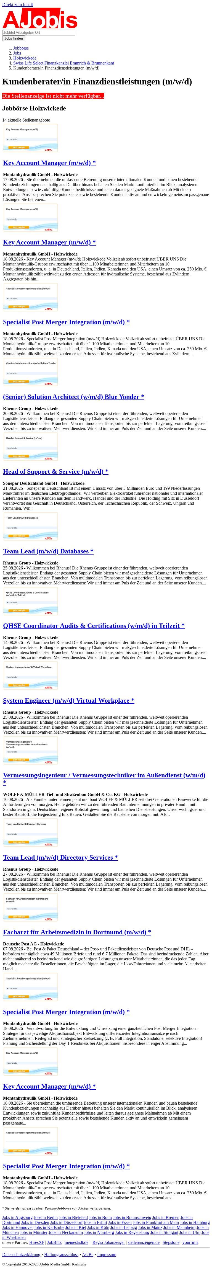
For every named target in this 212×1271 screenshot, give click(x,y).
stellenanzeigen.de (144, 1242)
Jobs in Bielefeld (73, 1217)
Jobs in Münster (33, 1232)
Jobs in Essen (120, 1222)
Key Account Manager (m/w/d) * (49, 162)
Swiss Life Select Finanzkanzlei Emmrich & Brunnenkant (63, 63)
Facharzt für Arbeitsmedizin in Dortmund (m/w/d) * (77, 932)
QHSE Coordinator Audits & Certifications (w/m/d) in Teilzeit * (94, 625)
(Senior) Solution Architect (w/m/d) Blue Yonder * (73, 396)
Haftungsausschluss (61, 1254)
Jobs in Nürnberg (99, 1232)
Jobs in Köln (98, 1227)
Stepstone (171, 1242)
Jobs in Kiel (75, 1227)
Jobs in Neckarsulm (66, 1232)
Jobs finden (13, 38)
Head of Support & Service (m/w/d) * (55, 471)
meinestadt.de (76, 1242)
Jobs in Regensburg (132, 1232)
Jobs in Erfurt (95, 1222)
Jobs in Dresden (35, 1222)
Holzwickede (24, 58)
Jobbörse (21, 48)
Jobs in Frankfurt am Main (156, 1222)
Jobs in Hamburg (195, 1222)
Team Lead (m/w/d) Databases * (48, 551)
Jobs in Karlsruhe (49, 1227)
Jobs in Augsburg (17, 1217)
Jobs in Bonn (100, 1217)
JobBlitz (54, 1242)
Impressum (106, 1254)
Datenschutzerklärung (21, 1254)
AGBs (87, 1254)
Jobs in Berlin (46, 1217)
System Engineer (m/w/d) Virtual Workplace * (68, 700)
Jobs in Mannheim (179, 1227)
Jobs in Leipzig (123, 1227)
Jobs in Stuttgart (164, 1232)
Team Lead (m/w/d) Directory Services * (60, 857)
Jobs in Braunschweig (132, 1217)
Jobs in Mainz (150, 1227)
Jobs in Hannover (17, 1227)
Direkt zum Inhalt (17, 4)
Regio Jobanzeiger (108, 1242)
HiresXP (36, 1242)
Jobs (17, 53)
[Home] (40, 27)
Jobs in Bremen (165, 1217)
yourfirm (190, 1242)
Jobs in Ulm (189, 1232)
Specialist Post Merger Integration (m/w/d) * (66, 322)
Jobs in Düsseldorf (66, 1222)
